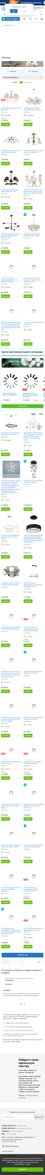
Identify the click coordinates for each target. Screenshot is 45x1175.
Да (14, 11)
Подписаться (39, 1117)
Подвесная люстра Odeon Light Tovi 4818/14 (19, 978)
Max (3, 1134)
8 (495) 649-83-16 (36, 8)
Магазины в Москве (9, 1141)
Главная (6, 25)
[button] (20, 1003)
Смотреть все (22, 406)
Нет (24, 11)
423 (39, 962)
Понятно (22, 1169)
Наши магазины (11, 1146)
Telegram (5, 1131)
